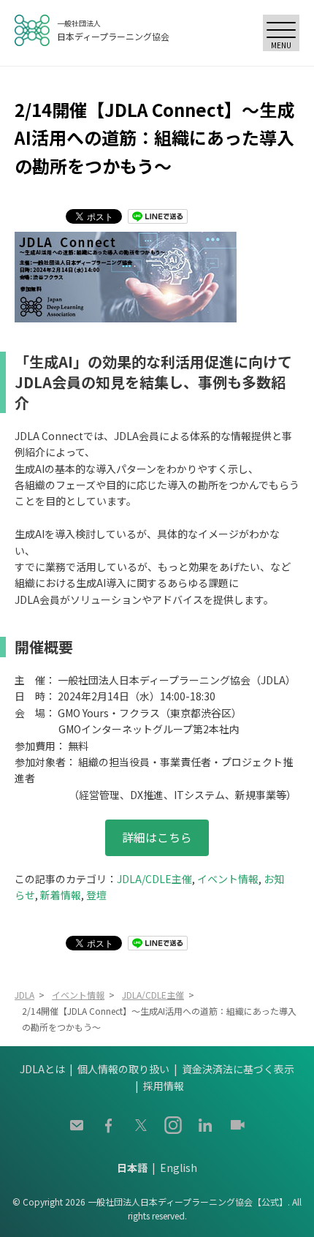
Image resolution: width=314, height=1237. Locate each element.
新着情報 (60, 895)
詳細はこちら (157, 837)
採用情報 (163, 1085)
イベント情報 (228, 878)
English (178, 1167)
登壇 (96, 895)
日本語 (132, 1167)
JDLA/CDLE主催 (154, 878)
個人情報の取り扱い (123, 1069)
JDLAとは (42, 1069)
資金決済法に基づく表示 (238, 1069)
